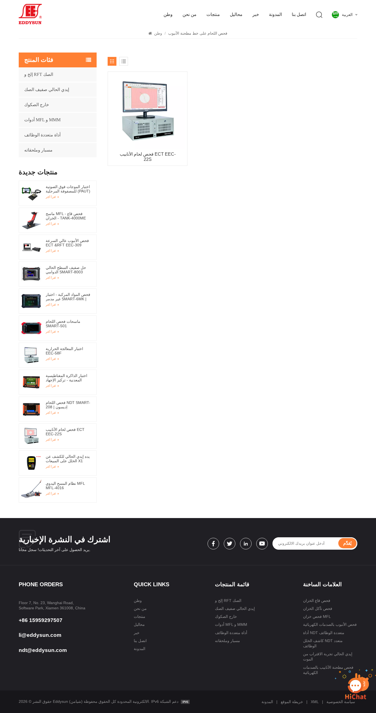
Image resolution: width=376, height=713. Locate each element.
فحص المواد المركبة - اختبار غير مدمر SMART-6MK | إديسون (68, 296)
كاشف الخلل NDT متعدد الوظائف (323, 643)
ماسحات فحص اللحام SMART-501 (63, 323)
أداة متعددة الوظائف (42, 135)
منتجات (213, 14)
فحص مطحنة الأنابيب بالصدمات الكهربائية (328, 670)
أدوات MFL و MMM (42, 119)
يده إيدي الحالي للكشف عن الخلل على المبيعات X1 (68, 458)
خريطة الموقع (292, 702)
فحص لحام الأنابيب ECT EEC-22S (148, 157)
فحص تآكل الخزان (317, 608)
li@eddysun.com (40, 635)
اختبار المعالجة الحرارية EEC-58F (64, 350)
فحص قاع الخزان (316, 600)
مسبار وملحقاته (38, 150)
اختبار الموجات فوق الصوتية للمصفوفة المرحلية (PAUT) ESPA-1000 (68, 189)
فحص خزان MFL (317, 616)
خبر (255, 14)
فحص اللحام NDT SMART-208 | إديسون (68, 404)
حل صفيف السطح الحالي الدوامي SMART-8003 (66, 269)
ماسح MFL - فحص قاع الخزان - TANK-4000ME (66, 215)
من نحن (189, 14)
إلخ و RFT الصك (38, 74)
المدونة (275, 14)
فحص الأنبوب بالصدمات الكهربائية (330, 624)
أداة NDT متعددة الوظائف (323, 633)
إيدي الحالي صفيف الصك (46, 89)
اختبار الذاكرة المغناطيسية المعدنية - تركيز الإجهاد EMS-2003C (66, 377)
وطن (168, 14)
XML (315, 702)
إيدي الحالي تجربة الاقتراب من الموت (327, 656)
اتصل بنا (299, 14)
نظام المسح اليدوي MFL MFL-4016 (65, 485)
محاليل (236, 14)
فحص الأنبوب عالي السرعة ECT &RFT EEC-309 (67, 242)
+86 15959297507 (40, 620)
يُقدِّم (347, 543)
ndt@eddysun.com (43, 650)
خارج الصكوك (36, 104)
